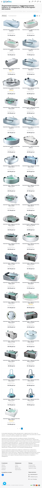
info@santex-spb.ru (34, 476)
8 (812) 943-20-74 (33, 474)
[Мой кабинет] (29, 1)
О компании (4, 463)
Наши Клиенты (18, 469)
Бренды (16, 466)
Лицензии (4, 468)
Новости (3, 465)
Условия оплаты (32, 465)
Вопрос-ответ (17, 468)
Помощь (30, 463)
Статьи (16, 465)
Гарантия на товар (32, 468)
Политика (4, 466)
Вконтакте (3, 475)
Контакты (3, 469)
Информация (18, 463)
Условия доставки (32, 466)
